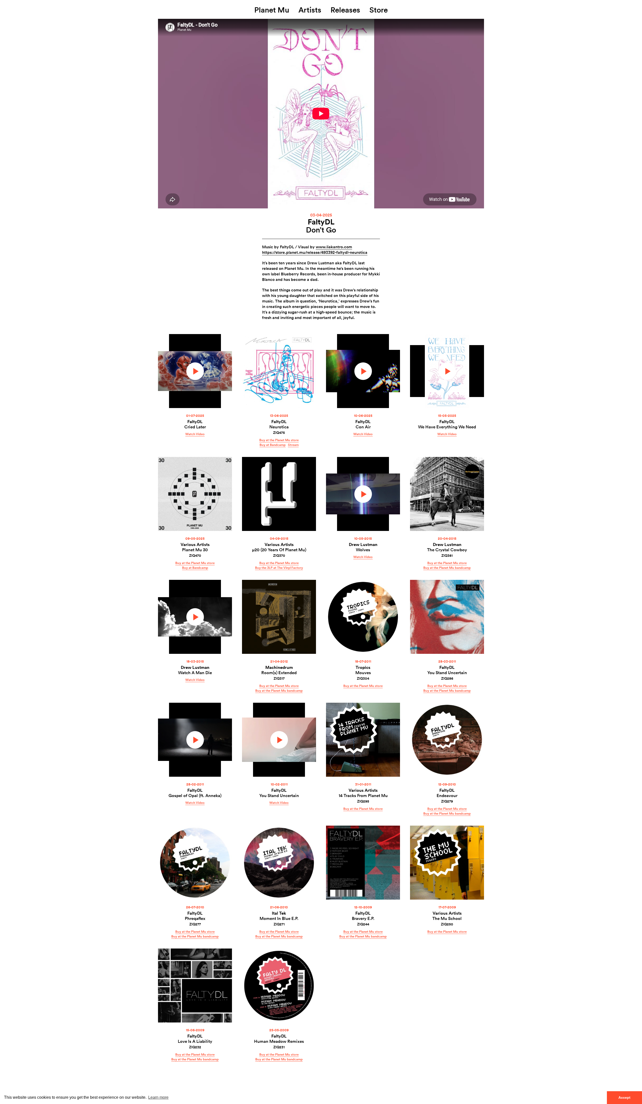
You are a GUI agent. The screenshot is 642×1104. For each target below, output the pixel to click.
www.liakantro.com (334, 247)
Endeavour (447, 795)
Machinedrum (279, 667)
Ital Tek (279, 913)
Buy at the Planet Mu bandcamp (447, 567)
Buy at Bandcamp (273, 444)
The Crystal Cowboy (447, 550)
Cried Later (195, 427)
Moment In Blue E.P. (279, 918)
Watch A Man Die (195, 672)
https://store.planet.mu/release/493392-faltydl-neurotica (314, 252)
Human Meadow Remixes (279, 1041)
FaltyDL (321, 221)
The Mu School (447, 918)
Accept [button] (624, 1097)
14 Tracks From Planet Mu (363, 795)
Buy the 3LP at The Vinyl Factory (279, 567)
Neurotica (279, 427)
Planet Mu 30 (195, 550)
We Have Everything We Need (447, 427)
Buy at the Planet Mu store (279, 440)
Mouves (363, 672)
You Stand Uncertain (447, 672)
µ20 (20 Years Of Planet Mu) (279, 550)
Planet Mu (271, 10)
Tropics (363, 667)
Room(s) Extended (279, 672)
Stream (293, 444)
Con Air (363, 427)
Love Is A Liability (195, 1041)
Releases (345, 10)
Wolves (363, 550)
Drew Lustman (363, 544)
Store (378, 10)
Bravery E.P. (363, 918)
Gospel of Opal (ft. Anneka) (195, 795)
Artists (309, 10)
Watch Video (195, 434)
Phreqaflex (195, 918)
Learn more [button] (158, 1097)
